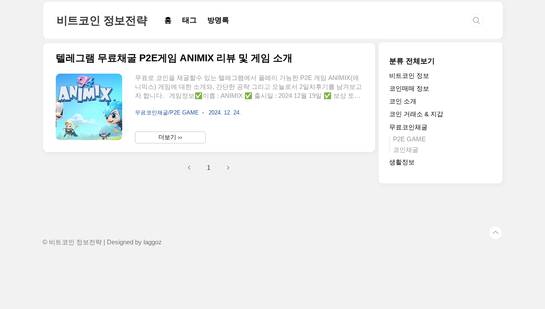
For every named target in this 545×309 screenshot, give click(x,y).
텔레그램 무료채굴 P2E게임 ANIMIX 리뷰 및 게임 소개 (174, 58)
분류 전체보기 (412, 61)
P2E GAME (409, 139)
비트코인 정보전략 (102, 20)
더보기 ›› (170, 137)
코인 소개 (402, 101)
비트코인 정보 (409, 75)
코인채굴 (406, 149)
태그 (189, 20)
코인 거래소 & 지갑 (416, 113)
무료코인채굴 (408, 127)
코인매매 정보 (409, 88)
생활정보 (402, 162)
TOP (495, 233)
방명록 (218, 20)
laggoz (152, 242)
